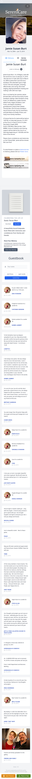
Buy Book (17, 224)
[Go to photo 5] (17, 748)
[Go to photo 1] (13, 748)
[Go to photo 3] (15, 748)
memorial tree (24, 149)
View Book (8, 224)
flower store (24, 151)
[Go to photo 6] (18, 748)
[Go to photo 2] (14, 748)
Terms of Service (20, 771)
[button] (16, 739)
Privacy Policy (11, 771)
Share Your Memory (10, 249)
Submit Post (16, 278)
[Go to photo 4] (16, 748)
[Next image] (28, 739)
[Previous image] (4, 739)
